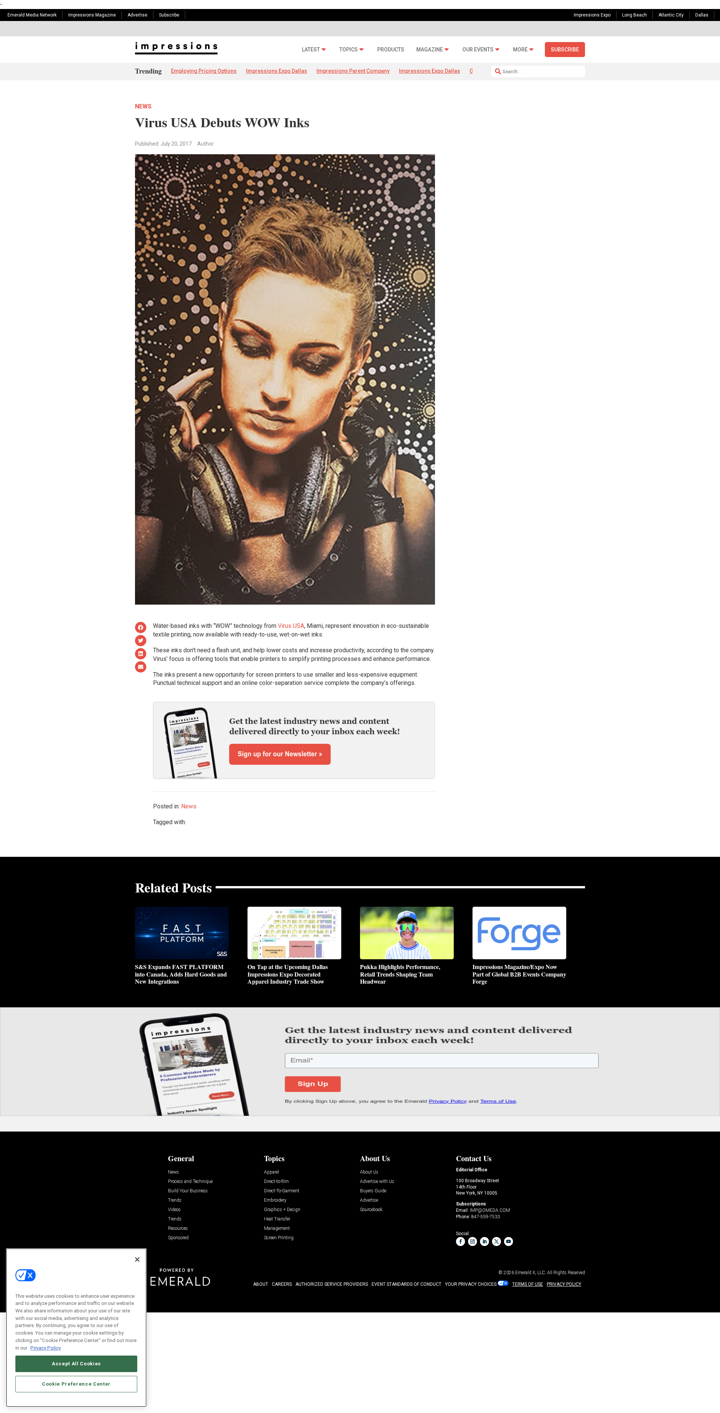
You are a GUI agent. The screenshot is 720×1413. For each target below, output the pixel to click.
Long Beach (634, 15)
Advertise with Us (377, 1181)
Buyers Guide (373, 1191)
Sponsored (178, 1237)
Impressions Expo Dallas (276, 71)
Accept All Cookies (76, 1363)
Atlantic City (671, 15)
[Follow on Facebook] (460, 1241)
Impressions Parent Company (353, 71)
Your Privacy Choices (470, 1284)
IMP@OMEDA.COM (490, 1210)
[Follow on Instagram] (472, 1241)
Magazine (429, 50)
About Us (369, 1172)
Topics (348, 50)
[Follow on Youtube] (508, 1241)
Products (390, 50)
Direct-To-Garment (281, 1191)
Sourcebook (371, 1209)
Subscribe (169, 15)
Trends (175, 1200)
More (520, 50)
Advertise (137, 15)
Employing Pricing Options (204, 71)
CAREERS (282, 1284)
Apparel (271, 1172)
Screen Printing (279, 1237)
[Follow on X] (496, 1241)
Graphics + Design (282, 1209)
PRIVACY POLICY (564, 1284)
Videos (174, 1209)
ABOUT (260, 1284)
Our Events (478, 50)
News (143, 106)
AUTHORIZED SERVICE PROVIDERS (332, 1284)
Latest (311, 50)
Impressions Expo (592, 15)
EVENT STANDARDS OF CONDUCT (406, 1284)
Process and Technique (190, 1181)
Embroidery (275, 1200)
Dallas (701, 15)
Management (277, 1228)
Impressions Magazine (92, 15)
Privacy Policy (45, 1347)
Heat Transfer (277, 1219)
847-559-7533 (485, 1216)
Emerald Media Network (32, 15)
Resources (178, 1228)
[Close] (137, 1259)
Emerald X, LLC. (530, 1272)
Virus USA (291, 625)
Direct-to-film (276, 1181)
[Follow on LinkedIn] (484, 1241)
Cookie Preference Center (76, 1383)
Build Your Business (188, 1191)
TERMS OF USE (527, 1284)
